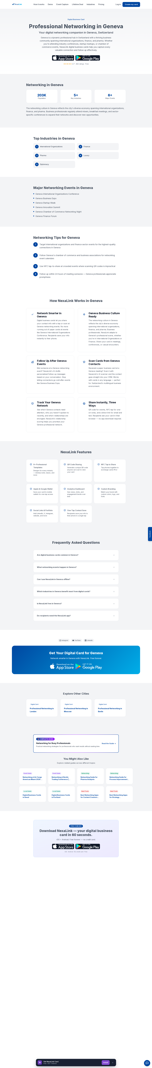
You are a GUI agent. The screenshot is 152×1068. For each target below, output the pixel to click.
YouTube (78, 640)
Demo (50, 4)
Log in (118, 4)
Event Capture (62, 4)
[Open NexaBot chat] (147, 1063)
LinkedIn (90, 640)
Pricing (101, 4)
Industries (91, 4)
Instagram (65, 640)
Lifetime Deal (77, 4)
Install (105, 1062)
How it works (38, 4)
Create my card (131, 4)
